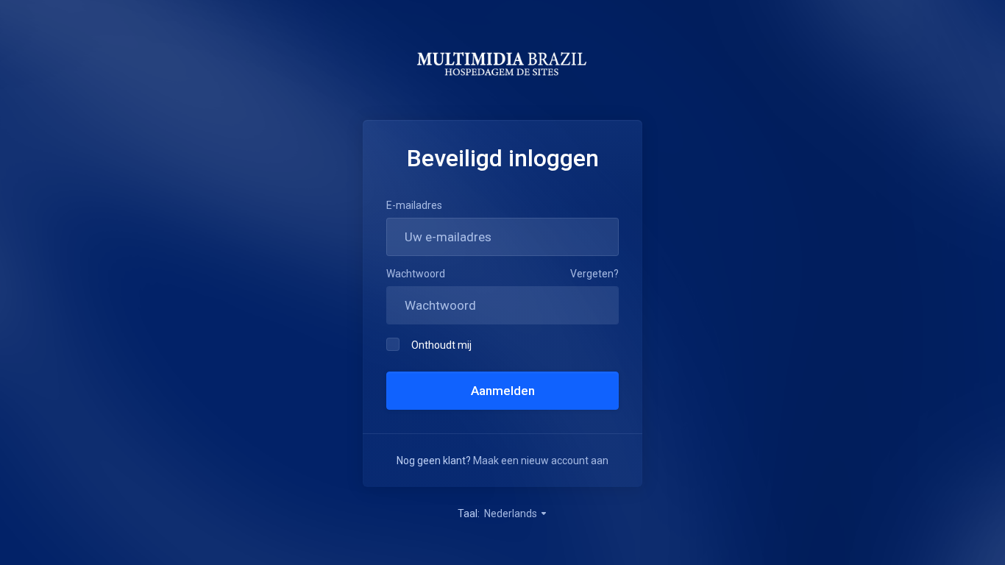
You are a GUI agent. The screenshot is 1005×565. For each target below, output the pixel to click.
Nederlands (511, 513)
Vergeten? (594, 274)
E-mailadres (414, 205)
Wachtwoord (415, 274)
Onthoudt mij (441, 345)
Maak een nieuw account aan (540, 460)
